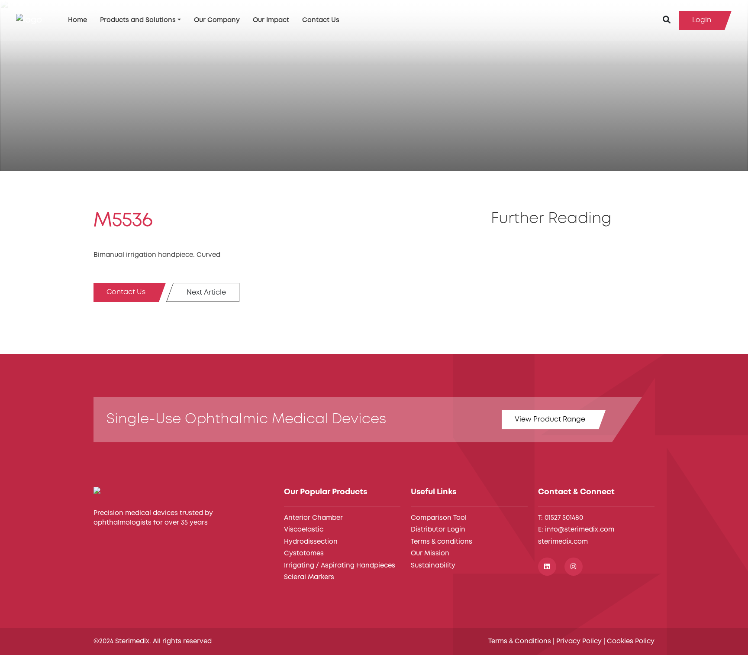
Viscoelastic (303, 530)
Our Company (217, 20)
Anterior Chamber (313, 518)
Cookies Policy (630, 642)
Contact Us (320, 20)
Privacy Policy (579, 642)
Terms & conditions (441, 542)
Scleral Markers (309, 577)
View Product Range (550, 419)
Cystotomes (304, 554)
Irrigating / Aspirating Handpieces (339, 566)
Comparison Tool (439, 518)
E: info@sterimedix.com (576, 530)
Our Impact (271, 20)
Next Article (206, 292)
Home (77, 20)
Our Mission (430, 554)
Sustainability (433, 566)
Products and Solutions (138, 20)
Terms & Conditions (519, 642)
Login (701, 20)
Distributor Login (438, 530)
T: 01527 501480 (560, 518)
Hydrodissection (311, 542)
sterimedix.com (563, 542)
